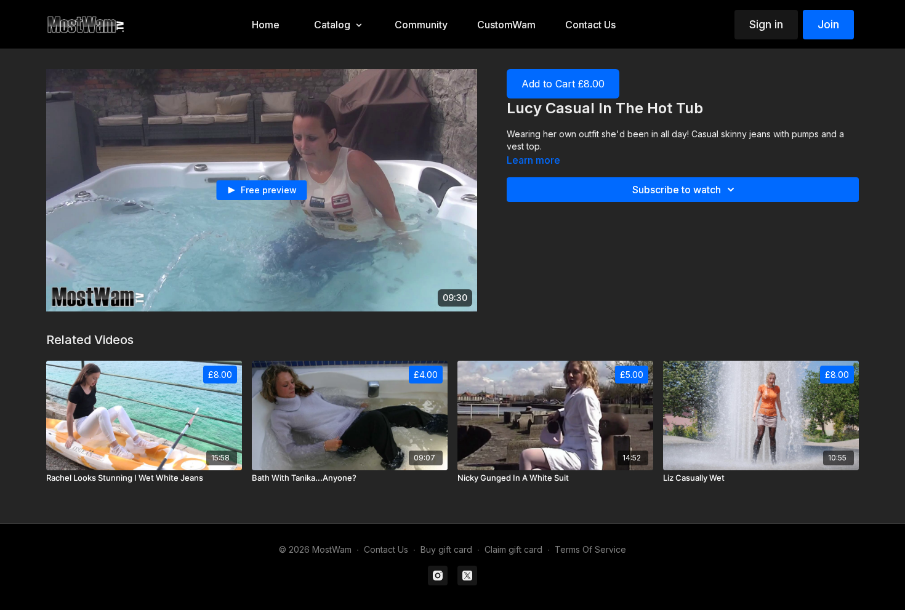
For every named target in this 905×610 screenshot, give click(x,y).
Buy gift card (446, 549)
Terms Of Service (590, 549)
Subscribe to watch (676, 189)
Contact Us (386, 549)
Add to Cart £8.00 (563, 84)
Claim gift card (513, 549)
